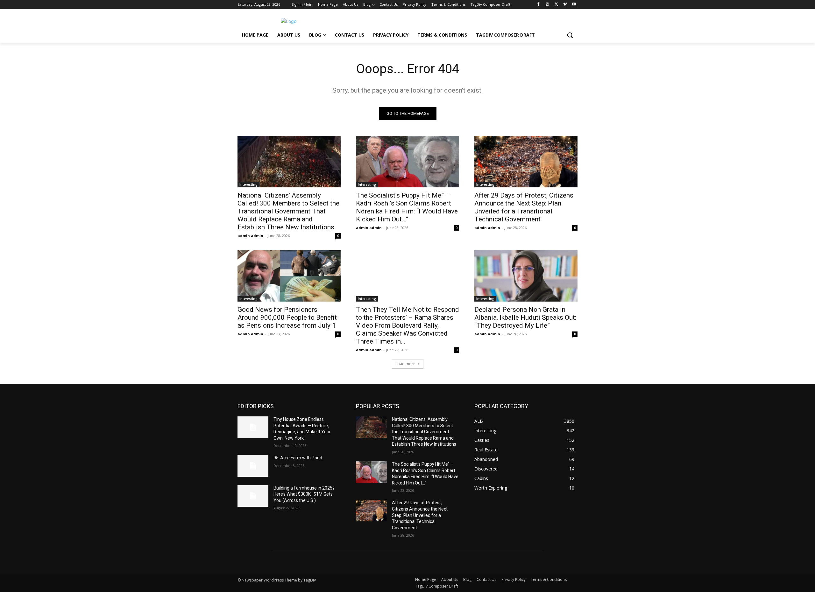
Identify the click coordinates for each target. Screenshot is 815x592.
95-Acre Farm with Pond (297, 457)
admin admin (250, 235)
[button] (570, 35)
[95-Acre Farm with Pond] (252, 466)
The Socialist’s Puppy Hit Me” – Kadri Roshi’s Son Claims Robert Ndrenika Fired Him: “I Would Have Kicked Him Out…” (407, 207)
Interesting (248, 184)
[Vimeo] (565, 4)
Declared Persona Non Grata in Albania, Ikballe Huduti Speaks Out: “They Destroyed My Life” (525, 317)
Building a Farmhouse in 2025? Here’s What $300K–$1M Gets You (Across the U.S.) (304, 494)
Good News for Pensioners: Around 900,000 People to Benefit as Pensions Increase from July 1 (287, 317)
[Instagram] (547, 4)
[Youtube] (574, 4)
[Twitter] (556, 4)
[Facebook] (538, 4)
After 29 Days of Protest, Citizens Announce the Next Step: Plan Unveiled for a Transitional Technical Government (523, 207)
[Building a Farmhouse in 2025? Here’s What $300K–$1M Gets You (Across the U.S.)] (252, 496)
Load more (405, 363)
